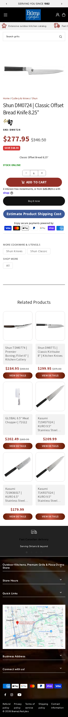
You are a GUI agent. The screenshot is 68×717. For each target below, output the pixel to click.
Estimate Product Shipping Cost (34, 214)
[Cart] (63, 14)
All (8, 265)
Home (6, 98)
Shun (34, 98)
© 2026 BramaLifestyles (16, 711)
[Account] (57, 14)
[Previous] (6, 4)
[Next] (61, 4)
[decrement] (26, 173)
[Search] (60, 36)
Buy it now (34, 201)
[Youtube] (19, 695)
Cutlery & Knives (21, 98)
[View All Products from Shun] (8, 122)
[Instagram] (11, 695)
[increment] (42, 173)
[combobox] (34, 36)
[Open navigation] (13, 14)
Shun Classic (38, 251)
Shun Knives (14, 251)
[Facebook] (5, 695)
